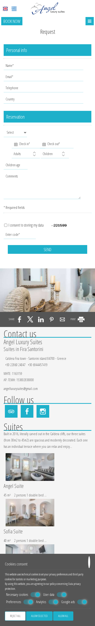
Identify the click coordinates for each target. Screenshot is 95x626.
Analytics (41, 602)
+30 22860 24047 (15, 364)
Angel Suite (14, 486)
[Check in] (25, 145)
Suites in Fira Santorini (23, 349)
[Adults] (26, 155)
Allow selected (39, 616)
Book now (11, 21)
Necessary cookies (17, 594)
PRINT (73, 319)
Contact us (20, 333)
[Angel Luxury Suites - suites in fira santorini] (47, 8)
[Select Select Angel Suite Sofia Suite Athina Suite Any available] (15, 134)
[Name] (44, 66)
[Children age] (15, 166)
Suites (13, 426)
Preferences (13, 602)
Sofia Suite (13, 531)
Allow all (63, 616)
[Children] (55, 155)
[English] (5, 8)
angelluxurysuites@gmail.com (21, 388)
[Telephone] (44, 89)
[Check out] (53, 145)
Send (47, 249)
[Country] (44, 100)
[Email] (44, 78)
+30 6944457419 (38, 364)
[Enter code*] (20, 235)
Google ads (68, 602)
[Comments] (43, 187)
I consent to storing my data (26, 225)
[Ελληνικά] (14, 8)
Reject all (15, 616)
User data (48, 594)
